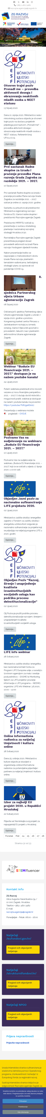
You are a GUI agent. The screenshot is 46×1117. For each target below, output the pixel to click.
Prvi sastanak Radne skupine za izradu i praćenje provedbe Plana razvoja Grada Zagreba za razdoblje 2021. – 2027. (23, 174)
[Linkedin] (27, 2)
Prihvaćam (23, 1101)
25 (28, 836)
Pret (17, 836)
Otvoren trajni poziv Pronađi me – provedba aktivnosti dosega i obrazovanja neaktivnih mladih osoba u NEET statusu (21, 94)
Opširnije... (9, 144)
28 (43, 836)
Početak (9, 836)
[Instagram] (32, 2)
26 (33, 836)
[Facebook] (14, 2)
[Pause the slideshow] (38, 37)
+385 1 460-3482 (23, 5)
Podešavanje (23, 1106)
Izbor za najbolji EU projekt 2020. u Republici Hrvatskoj (22, 805)
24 (23, 836)
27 (38, 836)
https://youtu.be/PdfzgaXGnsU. (19, 405)
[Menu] (5, 13)
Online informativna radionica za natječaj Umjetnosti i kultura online (19, 741)
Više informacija (23, 1112)
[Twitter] (19, 2)
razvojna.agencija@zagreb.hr (23, 8)
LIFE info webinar (17, 652)
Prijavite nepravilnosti (17, 1043)
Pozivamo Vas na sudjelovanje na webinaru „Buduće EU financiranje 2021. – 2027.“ (23, 443)
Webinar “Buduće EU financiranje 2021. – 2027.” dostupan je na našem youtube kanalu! (21, 372)
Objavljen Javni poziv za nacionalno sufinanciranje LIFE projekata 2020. (23, 502)
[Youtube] (23, 2)
